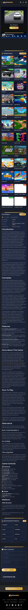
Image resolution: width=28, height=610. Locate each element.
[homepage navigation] (2, 217)
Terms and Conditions (12, 599)
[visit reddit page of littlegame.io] (15, 605)
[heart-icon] (21, 36)
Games (14, 226)
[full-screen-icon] (18, 36)
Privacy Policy (22, 599)
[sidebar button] (2, 2)
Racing (7, 217)
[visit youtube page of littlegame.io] (12, 605)
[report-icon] (25, 36)
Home (4, 599)
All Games (22, 53)
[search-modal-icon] (23, 2)
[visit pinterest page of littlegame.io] (21, 605)
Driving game (8, 454)
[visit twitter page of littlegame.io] (7, 605)
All (24, 520)
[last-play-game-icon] (26, 2)
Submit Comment (9, 570)
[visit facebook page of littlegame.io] (9, 605)
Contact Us (21, 601)
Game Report (13, 601)
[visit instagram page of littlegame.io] (18, 605)
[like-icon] (21, 2)
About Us (6, 601)
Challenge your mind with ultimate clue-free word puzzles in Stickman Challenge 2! (13, 363)
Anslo (13, 221)
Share (23, 214)
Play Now (15, 27)
